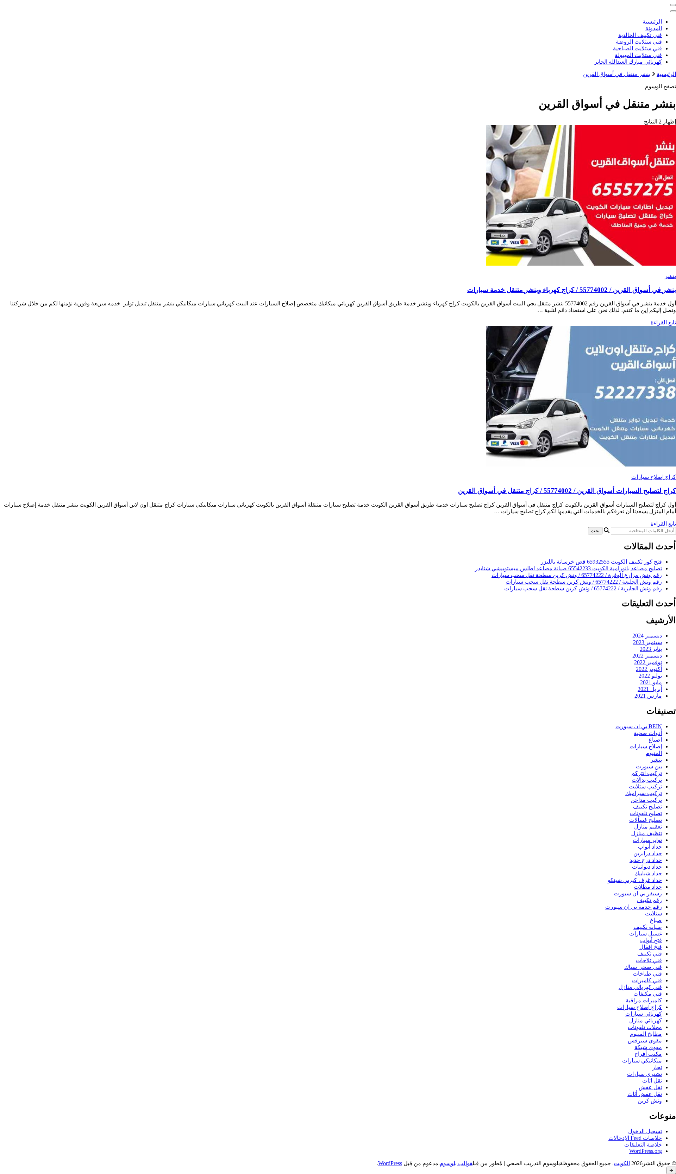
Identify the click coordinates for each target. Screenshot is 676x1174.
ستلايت (653, 913)
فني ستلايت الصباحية (637, 48)
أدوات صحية (648, 733)
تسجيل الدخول (645, 1131)
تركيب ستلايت (645, 786)
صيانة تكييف (647, 927)
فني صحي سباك (643, 967)
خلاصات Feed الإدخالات (635, 1138)
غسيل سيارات (645, 934)
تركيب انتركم (646, 773)
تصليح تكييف (647, 807)
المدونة (653, 28)
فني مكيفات (647, 994)
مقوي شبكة (648, 1047)
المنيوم (654, 753)
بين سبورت (649, 766)
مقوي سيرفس (645, 1040)
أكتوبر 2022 (649, 669)
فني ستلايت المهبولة (638, 55)
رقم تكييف (649, 900)
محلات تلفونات (645, 1027)
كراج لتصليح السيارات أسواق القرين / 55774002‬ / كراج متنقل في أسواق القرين (567, 490)
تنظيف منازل (646, 833)
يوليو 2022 (650, 676)
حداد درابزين (647, 853)
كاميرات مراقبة (644, 1000)
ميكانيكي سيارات (642, 1061)
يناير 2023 (651, 649)
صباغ (656, 920)
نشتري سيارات (644, 1074)
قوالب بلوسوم (456, 1163)
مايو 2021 (651, 682)
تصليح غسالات (645, 820)
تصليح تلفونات (646, 813)
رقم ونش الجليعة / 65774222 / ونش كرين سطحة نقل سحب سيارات (584, 582)
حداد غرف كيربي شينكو (635, 880)
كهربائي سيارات (643, 1014)
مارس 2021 (648, 696)
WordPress (390, 1163)
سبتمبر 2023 (647, 642)
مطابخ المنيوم (646, 1034)
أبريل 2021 (650, 689)
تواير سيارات (647, 840)
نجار (657, 1067)
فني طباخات (647, 974)
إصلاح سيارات (646, 746)
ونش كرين (650, 1101)
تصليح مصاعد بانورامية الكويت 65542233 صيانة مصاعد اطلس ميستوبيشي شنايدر (568, 568)
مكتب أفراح (648, 1054)
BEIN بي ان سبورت (638, 726)
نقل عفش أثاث (644, 1094)
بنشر (670, 276)
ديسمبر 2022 (647, 656)
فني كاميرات (647, 980)
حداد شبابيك (648, 873)
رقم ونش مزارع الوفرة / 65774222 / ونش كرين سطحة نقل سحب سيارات (577, 575)
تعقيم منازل (648, 827)
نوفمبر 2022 (648, 662)
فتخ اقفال (650, 947)
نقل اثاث (652, 1081)
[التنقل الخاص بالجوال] (673, 5)
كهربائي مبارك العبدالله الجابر (628, 62)
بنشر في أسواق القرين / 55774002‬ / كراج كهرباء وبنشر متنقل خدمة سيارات (571, 289)
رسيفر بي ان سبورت (638, 893)
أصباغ (655, 740)
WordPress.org (645, 1151)
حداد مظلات (648, 887)
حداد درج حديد (646, 860)
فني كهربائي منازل (640, 987)
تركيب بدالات (647, 780)
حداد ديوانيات (647, 867)
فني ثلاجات (649, 960)
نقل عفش (650, 1087)
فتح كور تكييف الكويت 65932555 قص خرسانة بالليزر (601, 562)
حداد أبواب (650, 847)
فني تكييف (649, 954)
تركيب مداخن (646, 800)
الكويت (622, 1163)
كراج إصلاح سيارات (653, 477)
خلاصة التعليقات (643, 1145)
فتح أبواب (651, 940)
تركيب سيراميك (643, 793)
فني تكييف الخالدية (640, 35)
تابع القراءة (663, 322)
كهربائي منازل (645, 1020)
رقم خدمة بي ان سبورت (633, 907)
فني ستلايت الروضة (639, 42)
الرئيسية (652, 22)
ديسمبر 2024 (647, 636)
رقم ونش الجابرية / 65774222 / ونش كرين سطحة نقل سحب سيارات (583, 588)
